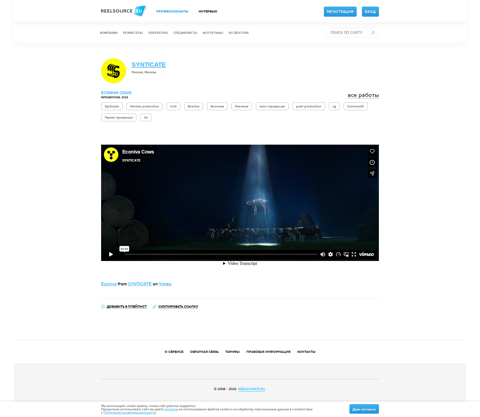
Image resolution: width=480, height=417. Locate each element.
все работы (363, 95)
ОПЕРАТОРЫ (158, 33)
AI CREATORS (239, 33)
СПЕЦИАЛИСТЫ (185, 33)
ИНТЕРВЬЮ (208, 11)
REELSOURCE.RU (251, 389)
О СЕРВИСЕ (174, 352)
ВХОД (370, 11)
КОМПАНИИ (109, 33)
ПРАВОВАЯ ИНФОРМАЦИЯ (268, 352)
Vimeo (165, 284)
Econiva (109, 284)
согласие (171, 409)
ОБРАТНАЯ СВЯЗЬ (204, 352)
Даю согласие (364, 409)
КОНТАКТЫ (306, 352)
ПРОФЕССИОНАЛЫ (172, 11)
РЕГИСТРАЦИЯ (340, 11)
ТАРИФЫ (232, 352)
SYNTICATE (149, 64)
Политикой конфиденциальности (130, 412)
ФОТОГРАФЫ (213, 33)
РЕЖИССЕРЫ (133, 33)
